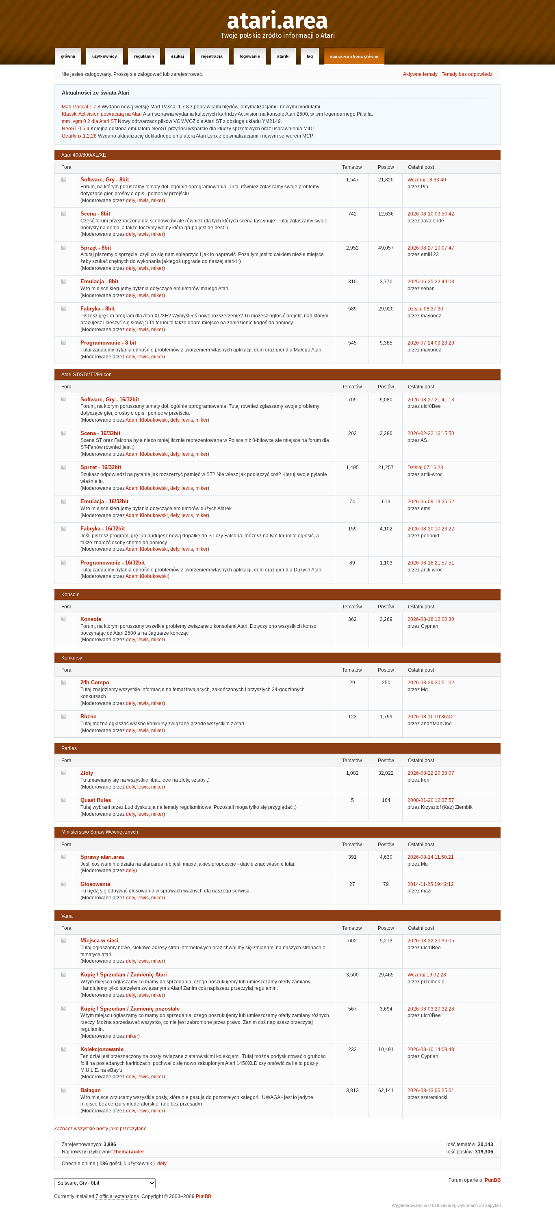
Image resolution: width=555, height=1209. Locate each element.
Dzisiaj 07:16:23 (425, 467)
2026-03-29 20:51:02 (431, 682)
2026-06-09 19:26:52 (431, 501)
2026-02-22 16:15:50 (431, 433)
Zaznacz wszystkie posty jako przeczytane (100, 1128)
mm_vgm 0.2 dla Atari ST (89, 121)
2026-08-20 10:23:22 (431, 529)
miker (157, 200)
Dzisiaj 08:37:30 (425, 309)
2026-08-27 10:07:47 (431, 248)
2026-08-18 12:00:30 (431, 619)
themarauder (129, 1152)
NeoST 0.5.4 (75, 128)
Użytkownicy (104, 56)
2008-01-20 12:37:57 (431, 800)
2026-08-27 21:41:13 (431, 400)
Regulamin (144, 56)
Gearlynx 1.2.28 (79, 136)
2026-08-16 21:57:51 (431, 563)
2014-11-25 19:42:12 (431, 884)
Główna (68, 56)
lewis (143, 200)
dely (130, 200)
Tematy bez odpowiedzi (468, 74)
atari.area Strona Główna (354, 56)
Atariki (283, 56)
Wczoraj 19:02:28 (427, 975)
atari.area (277, 21)
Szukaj (177, 56)
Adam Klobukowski (147, 420)
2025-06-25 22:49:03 (431, 281)
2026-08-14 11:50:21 (431, 857)
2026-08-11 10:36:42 (431, 717)
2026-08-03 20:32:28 (431, 1009)
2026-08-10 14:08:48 (431, 1049)
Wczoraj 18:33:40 (427, 180)
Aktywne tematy (420, 74)
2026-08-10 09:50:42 (431, 214)
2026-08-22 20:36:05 (431, 941)
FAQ (310, 56)
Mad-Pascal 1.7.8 (81, 107)
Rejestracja (212, 56)
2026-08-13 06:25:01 (431, 1090)
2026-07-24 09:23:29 (431, 343)
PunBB (493, 1180)
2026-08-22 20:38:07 (431, 773)
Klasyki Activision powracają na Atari (102, 114)
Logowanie (250, 56)
